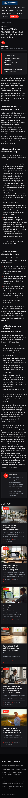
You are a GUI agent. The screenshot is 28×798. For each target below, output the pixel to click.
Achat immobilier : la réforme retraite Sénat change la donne (11, 528)
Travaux (20, 10)
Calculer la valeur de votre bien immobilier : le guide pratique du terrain (12, 730)
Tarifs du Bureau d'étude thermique (14, 67)
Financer (12, 10)
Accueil (4, 7)
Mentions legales (18, 774)
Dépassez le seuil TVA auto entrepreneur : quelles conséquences (11, 568)
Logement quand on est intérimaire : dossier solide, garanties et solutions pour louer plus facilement (12, 689)
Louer (24, 7)
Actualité (10, 13)
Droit (4, 13)
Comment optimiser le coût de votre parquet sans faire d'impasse (11, 648)
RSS (3, 777)
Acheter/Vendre (14, 7)
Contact (14, 16)
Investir (5, 10)
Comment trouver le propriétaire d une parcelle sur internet (10, 608)
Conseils (19, 13)
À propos (5, 16)
